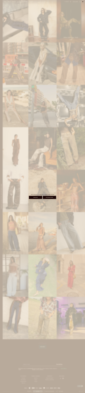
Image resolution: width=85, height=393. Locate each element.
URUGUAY (35, 197)
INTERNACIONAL (49, 197)
